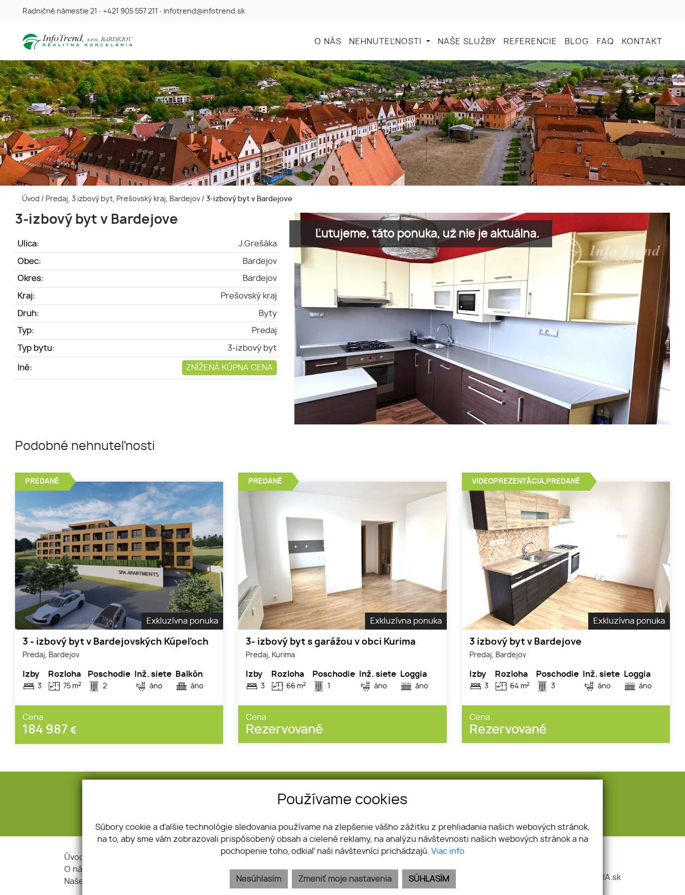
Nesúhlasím (258, 879)
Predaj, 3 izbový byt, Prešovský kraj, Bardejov (124, 199)
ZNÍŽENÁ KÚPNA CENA (229, 368)
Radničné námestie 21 (60, 11)
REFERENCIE (530, 42)
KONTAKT (642, 42)
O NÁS (327, 42)
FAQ (605, 42)
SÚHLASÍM (429, 879)
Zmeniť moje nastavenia (345, 879)
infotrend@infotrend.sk (204, 11)
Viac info (447, 851)
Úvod (30, 199)
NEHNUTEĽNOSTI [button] (386, 42)
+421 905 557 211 (130, 11)
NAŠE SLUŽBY (467, 42)
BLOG (577, 42)
